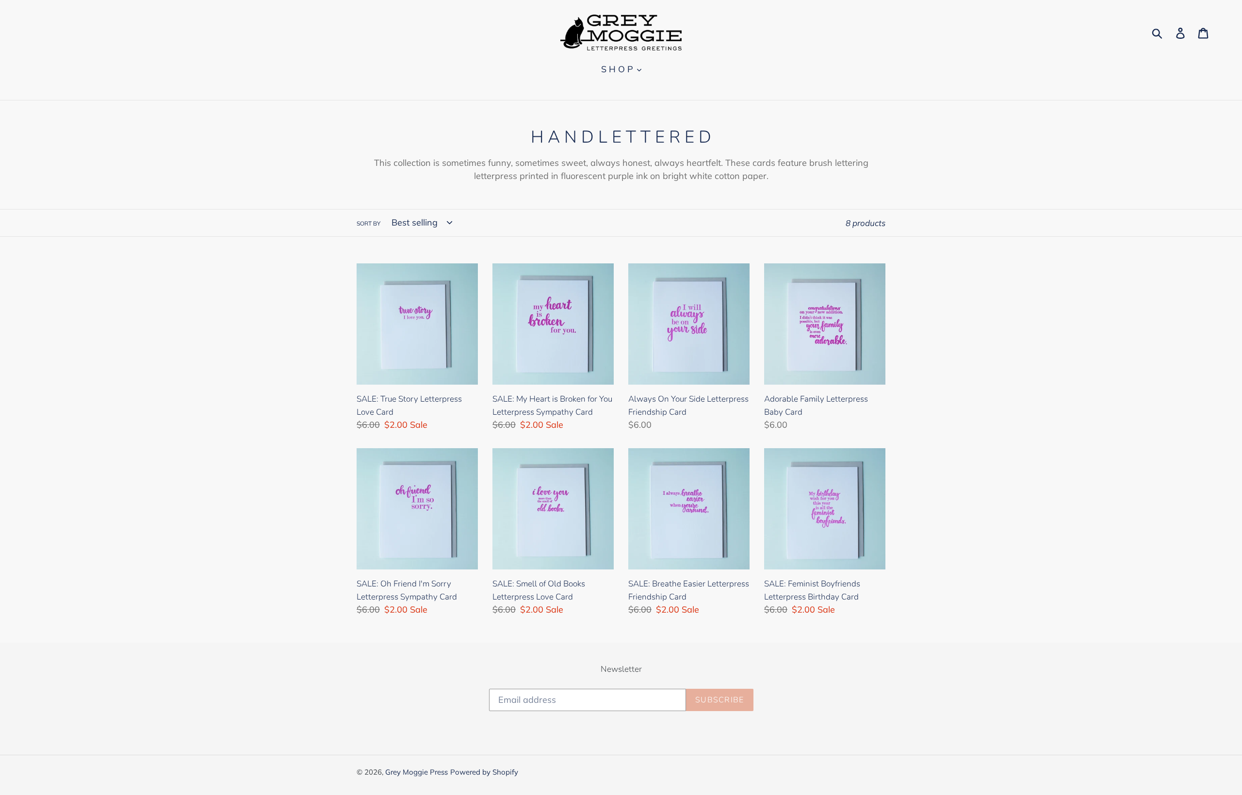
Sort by (368, 223)
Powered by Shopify (484, 772)
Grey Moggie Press (416, 772)
